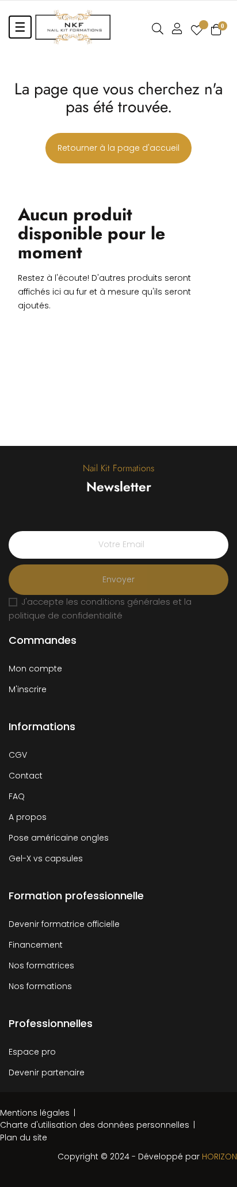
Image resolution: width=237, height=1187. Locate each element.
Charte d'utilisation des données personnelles (94, 1125)
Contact (26, 775)
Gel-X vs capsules (46, 858)
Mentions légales (35, 1113)
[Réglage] (177, 28)
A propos (28, 817)
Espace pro (32, 1052)
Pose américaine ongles (59, 838)
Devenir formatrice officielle (64, 924)
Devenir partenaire (47, 1072)
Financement (36, 945)
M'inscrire (28, 689)
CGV (18, 755)
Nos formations (40, 986)
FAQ (17, 796)
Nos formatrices (41, 965)
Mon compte (35, 668)
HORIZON (219, 1156)
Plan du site (23, 1137)
